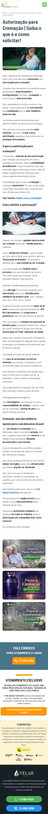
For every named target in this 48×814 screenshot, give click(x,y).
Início (4, 13)
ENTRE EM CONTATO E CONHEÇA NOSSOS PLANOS (24, 710)
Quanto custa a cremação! (29, 198)
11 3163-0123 (27, 799)
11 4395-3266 (26, 660)
